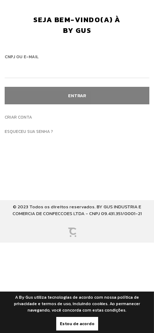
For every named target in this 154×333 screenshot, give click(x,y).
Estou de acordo (77, 323)
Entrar (77, 95)
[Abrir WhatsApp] (18, 315)
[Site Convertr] (77, 233)
